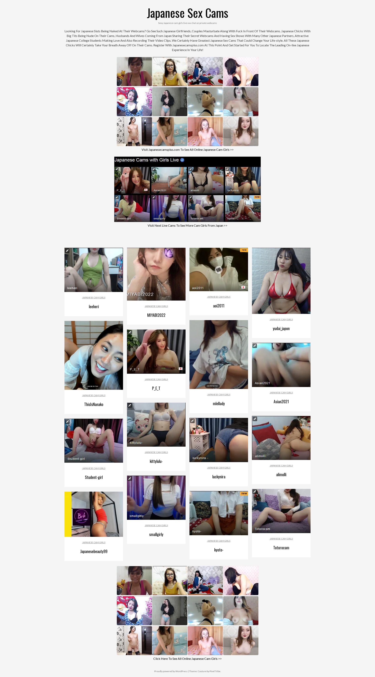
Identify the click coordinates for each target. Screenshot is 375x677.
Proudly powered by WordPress (171, 671)
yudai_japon (281, 328)
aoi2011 (218, 306)
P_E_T (156, 388)
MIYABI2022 (156, 315)
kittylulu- (156, 461)
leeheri (94, 306)
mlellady (219, 403)
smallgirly (156, 534)
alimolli (281, 474)
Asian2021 (281, 401)
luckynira (218, 476)
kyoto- (218, 550)
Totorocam (281, 547)
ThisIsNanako (93, 404)
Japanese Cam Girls (93, 297)
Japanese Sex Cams (187, 12)
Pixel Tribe (215, 671)
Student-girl (94, 477)
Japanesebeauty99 (93, 551)
